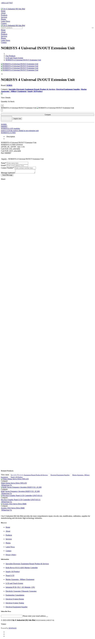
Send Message (7, 175)
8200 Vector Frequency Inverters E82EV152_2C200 (20, 491)
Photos (3, 19)
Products (4, 15)
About (3, 13)
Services (4, 17)
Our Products (10, 56)
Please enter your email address (34, 616)
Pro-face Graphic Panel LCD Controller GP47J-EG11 (20, 500)
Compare (47, 115)
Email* (3, 165)
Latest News (5, 21)
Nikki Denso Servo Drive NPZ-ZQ (14, 483)
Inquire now (17, 118)
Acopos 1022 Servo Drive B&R (13, 508)
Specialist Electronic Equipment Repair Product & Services (29, 475)
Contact (4, 23)
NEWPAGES (12, 628)
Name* (3, 163)
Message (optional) (8, 173)
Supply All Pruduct (17, 477)
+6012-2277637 (7, 3)
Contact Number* (7, 168)
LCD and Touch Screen (14, 58)
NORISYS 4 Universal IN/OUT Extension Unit (23, 60)
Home (3, 11)
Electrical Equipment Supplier (60, 475)
